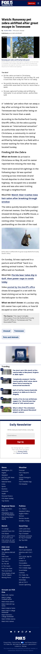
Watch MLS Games (8, 621)
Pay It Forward (23, 533)
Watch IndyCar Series (8, 608)
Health (4, 494)
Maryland (5, 475)
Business (4, 489)
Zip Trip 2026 (23, 540)
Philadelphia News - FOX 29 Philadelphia (8, 514)
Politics (22, 506)
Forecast (22, 470)
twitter (18, 631)
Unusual (22, 30)
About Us (23, 547)
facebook (14, 631)
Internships (22, 580)
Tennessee (19, 331)
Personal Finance (7, 496)
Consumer (5, 491)
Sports (4, 486)
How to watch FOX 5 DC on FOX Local (8, 537)
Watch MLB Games (8, 602)
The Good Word (7, 571)
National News (6, 482)
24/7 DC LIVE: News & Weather (8, 478)
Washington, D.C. (7, 470)
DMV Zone (5, 556)
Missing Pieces (6, 577)
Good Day (23, 526)
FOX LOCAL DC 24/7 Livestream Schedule (8, 541)
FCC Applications (24, 577)
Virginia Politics (23, 513)
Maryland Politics (24, 511)
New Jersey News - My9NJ (8, 518)
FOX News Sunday (7, 498)
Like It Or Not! (6, 559)
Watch (4, 526)
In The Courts (6, 566)
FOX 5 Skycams (24, 473)
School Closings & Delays (25, 478)
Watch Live (31, 3)
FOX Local (16, 30)
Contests (22, 573)
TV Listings (5, 529)
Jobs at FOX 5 (23, 582)
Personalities (23, 563)
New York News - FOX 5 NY (7, 510)
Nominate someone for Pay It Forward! (25, 537)
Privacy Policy (22, 451)
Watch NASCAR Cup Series (8, 605)
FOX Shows (5, 533)
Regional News (8, 506)
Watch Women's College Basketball (7, 615)
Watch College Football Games (7, 598)
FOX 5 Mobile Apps (25, 568)
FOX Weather (23, 484)
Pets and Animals (10, 337)
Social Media (23, 570)
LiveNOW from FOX (8, 531)
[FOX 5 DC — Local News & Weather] (7, 3)
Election (21, 516)
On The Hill (5, 564)
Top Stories (5, 501)
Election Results (24, 518)
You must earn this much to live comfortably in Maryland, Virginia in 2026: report (26, 372)
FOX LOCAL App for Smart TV (25, 557)
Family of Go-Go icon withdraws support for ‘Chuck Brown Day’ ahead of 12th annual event (25, 401)
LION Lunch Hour (24, 529)
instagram (22, 631)
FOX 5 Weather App (25, 482)
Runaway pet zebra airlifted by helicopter (16, 60)
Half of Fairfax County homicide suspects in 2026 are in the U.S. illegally (25, 392)
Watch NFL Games (8, 595)
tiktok (26, 631)
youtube (11, 631)
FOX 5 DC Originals (6, 548)
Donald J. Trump (24, 521)
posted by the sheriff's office (21, 287)
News (4, 467)
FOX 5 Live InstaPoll (25, 550)
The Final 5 (5, 561)
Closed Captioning (25, 585)
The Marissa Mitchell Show (8, 553)
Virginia (4, 473)
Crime (3, 484)
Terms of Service (22, 453)
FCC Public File (23, 575)
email (30, 631)
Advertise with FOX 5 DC (25, 553)
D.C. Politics (22, 509)
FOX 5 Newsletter (24, 565)
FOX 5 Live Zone (7, 568)
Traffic (21, 475)
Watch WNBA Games (8, 619)
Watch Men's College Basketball (8, 611)
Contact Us (22, 561)
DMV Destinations (25, 531)
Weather (23, 467)
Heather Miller (8, 30)
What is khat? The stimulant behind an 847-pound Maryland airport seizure (24, 410)
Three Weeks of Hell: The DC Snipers (8, 574)
